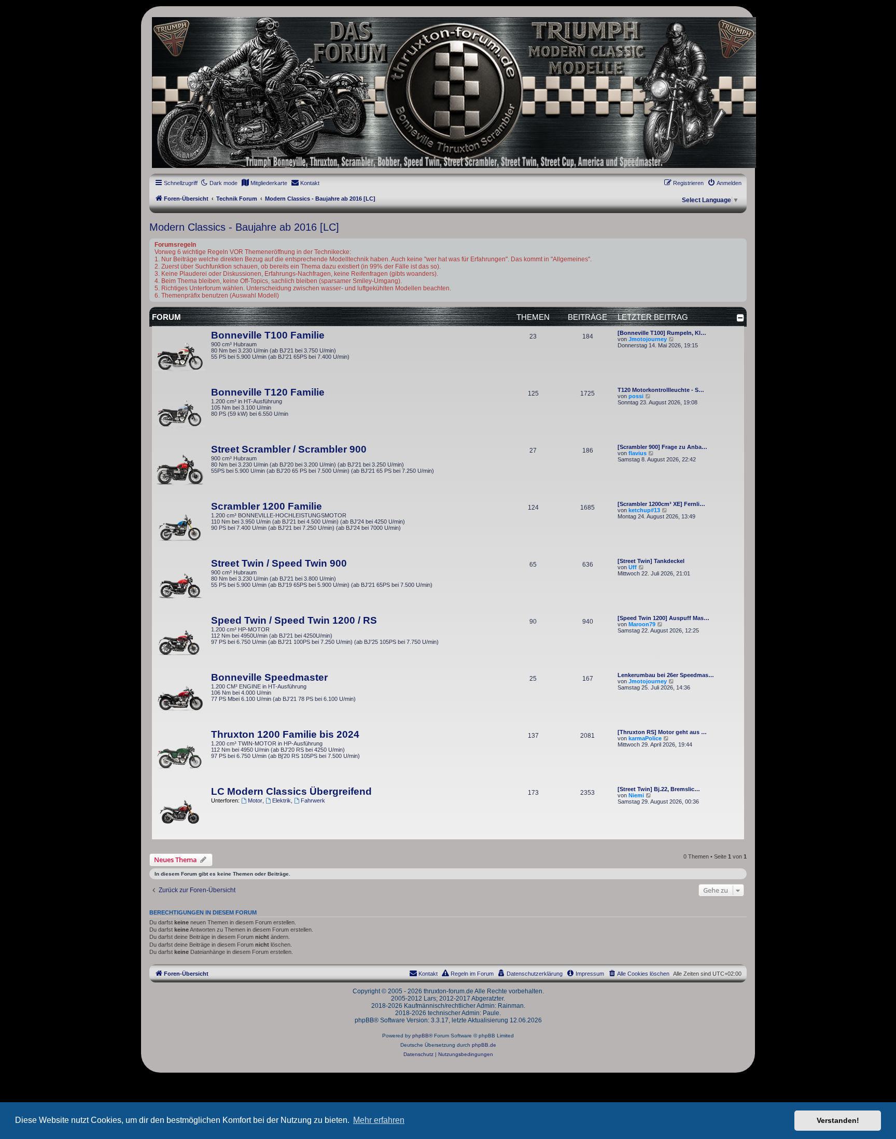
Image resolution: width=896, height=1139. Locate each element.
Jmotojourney (647, 339)
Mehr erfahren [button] (378, 1120)
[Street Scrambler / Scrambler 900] (180, 470)
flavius (637, 453)
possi (635, 396)
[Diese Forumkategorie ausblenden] (740, 318)
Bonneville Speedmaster (269, 677)
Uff (632, 567)
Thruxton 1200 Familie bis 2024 (285, 734)
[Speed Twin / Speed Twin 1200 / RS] (180, 641)
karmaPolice (645, 738)
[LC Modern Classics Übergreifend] (180, 812)
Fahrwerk (313, 800)
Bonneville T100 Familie (268, 335)
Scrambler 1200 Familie (266, 506)
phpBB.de (484, 1045)
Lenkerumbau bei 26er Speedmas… (666, 675)
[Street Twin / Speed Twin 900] (180, 584)
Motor (255, 800)
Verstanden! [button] (838, 1120)
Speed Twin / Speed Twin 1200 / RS (294, 620)
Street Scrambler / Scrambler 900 (289, 449)
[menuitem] (264, 183)
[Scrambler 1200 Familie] (180, 527)
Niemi (636, 795)
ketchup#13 (644, 510)
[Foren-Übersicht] (448, 92)
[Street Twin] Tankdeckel (651, 561)
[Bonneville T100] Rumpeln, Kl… (662, 333)
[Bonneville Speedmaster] (180, 698)
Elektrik (281, 800)
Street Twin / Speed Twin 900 (279, 563)
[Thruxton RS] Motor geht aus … (662, 732)
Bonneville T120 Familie (268, 392)
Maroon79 (641, 624)
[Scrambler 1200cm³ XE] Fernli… (661, 504)
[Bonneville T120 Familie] (180, 413)
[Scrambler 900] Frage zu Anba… (662, 447)
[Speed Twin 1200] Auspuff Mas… (663, 618)
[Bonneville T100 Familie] (180, 356)
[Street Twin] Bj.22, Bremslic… (659, 789)
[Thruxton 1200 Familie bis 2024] (180, 755)
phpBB (420, 1035)
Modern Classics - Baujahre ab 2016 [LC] (244, 227)
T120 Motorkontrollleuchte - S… (661, 390)
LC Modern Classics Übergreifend (291, 791)
